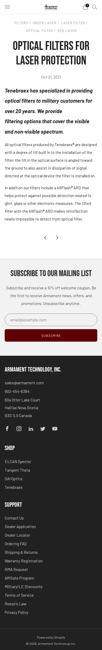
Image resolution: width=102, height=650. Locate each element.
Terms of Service (19, 595)
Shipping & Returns (21, 552)
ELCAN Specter (18, 461)
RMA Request (16, 569)
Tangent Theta (17, 470)
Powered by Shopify (51, 637)
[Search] (94, 6)
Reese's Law (15, 603)
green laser (44, 23)
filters (21, 23)
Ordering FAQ (16, 543)
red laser (66, 31)
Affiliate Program (19, 578)
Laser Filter (72, 23)
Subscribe (51, 335)
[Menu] (7, 7)
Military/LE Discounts (23, 586)
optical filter (39, 31)
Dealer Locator (17, 535)
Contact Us (14, 518)
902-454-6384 (17, 391)
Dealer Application (20, 526)
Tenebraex (13, 487)
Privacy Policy (16, 612)
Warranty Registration (24, 560)
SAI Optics (13, 478)
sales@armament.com (24, 382)
